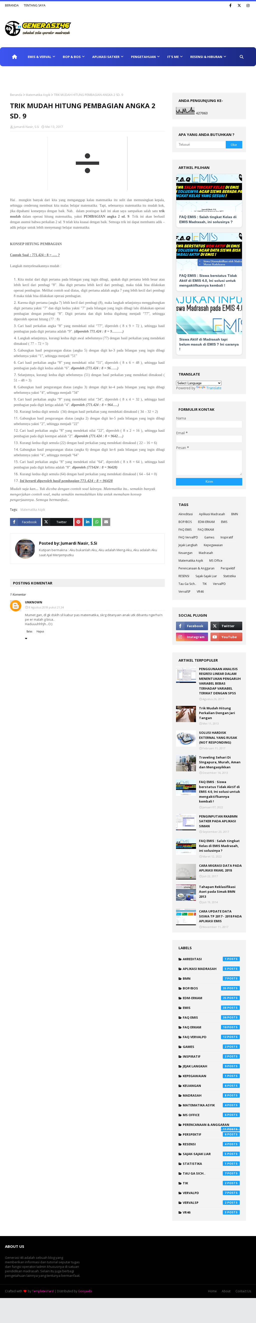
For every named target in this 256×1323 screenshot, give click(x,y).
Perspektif (228, 568)
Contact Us (243, 1291)
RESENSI (183, 576)
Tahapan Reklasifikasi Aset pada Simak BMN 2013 (217, 891)
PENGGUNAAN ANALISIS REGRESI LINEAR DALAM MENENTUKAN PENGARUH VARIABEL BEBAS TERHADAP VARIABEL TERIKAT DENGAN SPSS (220, 681)
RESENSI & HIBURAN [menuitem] (206, 56)
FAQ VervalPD (188, 537)
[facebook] (230, 5)
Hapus (40, 631)
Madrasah (206, 553)
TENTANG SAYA (35, 5)
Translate (214, 388)
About (226, 1291)
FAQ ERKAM (206, 529)
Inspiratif (226, 537)
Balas (29, 631)
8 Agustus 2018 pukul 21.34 (46, 607)
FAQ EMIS (185, 529)
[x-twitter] (239, 5)
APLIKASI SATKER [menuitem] (106, 56)
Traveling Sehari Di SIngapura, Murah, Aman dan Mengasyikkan (219, 762)
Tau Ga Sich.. (187, 584)
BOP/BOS (185, 522)
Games (209, 537)
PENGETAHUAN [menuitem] (143, 56)
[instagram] (248, 5)
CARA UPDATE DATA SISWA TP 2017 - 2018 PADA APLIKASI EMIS (220, 916)
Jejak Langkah (188, 545)
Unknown (33, 602)
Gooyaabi (85, 1291)
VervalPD (219, 584)
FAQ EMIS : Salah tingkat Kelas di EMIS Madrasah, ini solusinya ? (219, 846)
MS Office (215, 560)
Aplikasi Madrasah (212, 514)
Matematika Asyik (38, 95)
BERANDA (12, 5)
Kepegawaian (213, 545)
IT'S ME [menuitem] (173, 56)
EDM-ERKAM (206, 522)
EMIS (224, 522)
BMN (234, 514)
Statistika (229, 576)
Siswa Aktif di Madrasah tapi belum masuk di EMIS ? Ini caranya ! (209, 344)
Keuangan (185, 553)
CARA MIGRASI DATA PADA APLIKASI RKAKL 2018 (220, 868)
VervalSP (184, 591)
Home (212, 1291)
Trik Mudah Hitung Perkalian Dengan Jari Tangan (217, 713)
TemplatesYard (43, 1291)
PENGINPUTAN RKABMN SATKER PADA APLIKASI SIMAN (218, 821)
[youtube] (226, 637)
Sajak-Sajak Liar (206, 576)
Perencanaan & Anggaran (196, 568)
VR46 (200, 591)
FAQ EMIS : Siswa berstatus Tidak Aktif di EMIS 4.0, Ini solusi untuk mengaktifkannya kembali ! (208, 280)
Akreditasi (185, 514)
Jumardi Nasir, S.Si (26, 127)
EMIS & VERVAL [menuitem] (39, 56)
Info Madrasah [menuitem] (22, 75)
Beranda (16, 95)
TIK (204, 584)
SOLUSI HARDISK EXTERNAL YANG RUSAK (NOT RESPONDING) (218, 737)
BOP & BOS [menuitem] (72, 56)
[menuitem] (14, 56)
